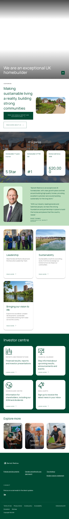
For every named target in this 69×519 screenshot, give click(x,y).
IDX (64, 506)
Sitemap (14, 509)
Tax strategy (51, 472)
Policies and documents (11, 472)
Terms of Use (8, 506)
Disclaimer (7, 509)
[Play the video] (63, 73)
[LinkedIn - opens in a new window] (5, 494)
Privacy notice (18, 506)
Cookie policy (28, 506)
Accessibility (38, 506)
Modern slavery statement (55, 476)
